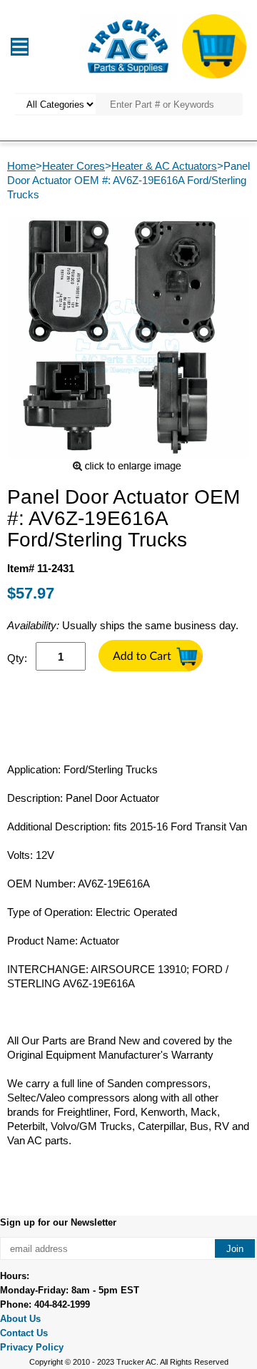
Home (21, 166)
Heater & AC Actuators (164, 166)
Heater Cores (73, 166)
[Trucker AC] (128, 45)
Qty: (17, 658)
